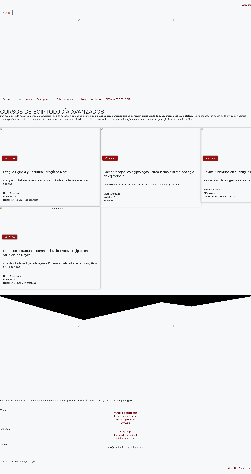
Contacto (96, 99)
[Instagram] (10, 452)
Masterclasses (24, 99)
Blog (83, 99)
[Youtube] (3, 452)
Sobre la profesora (66, 99)
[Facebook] (17, 452)
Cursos (6, 99)
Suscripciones (44, 99)
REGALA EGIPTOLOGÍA (118, 99)
